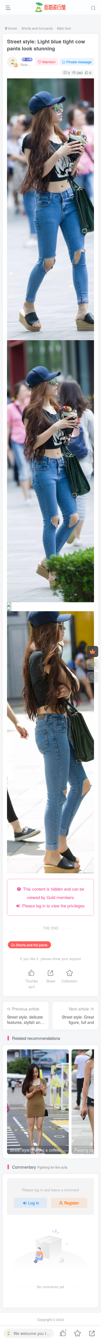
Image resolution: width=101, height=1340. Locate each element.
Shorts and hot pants (37, 28)
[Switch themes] (92, 677)
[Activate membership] (92, 651)
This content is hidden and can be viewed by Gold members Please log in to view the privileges (52, 897)
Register (71, 1203)
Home (12, 28)
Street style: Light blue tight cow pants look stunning (46, 45)
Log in (33, 1203)
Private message (79, 61)
